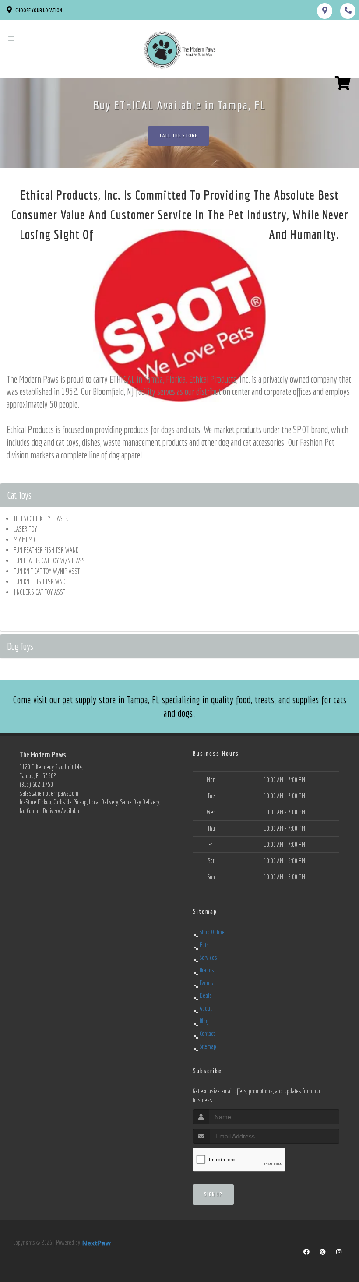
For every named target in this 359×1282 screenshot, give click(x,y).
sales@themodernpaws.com (49, 793)
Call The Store (178, 135)
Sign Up (213, 1194)
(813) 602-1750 (36, 784)
